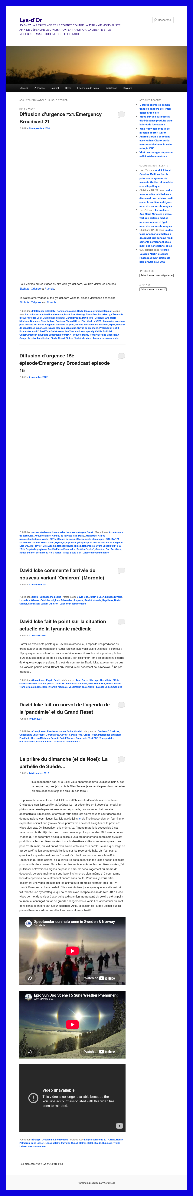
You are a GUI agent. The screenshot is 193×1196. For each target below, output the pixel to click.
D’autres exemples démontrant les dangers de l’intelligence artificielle (155, 108)
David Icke (87, 317)
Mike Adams (49, 545)
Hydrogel (60, 542)
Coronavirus (52, 734)
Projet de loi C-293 (109, 328)
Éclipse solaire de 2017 (96, 1139)
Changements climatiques (90, 539)
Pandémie (24, 738)
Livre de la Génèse (29, 600)
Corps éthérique (90, 680)
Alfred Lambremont (52, 314)
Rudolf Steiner (65, 338)
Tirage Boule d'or (72, 552)
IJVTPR (98, 321)
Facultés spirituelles (76, 683)
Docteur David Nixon (43, 542)
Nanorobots (88, 545)
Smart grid (81, 738)
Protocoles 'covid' (29, 331)
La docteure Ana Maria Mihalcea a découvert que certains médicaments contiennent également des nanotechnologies (156, 198)
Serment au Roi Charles (48, 552)
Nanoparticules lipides (69, 545)
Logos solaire (52, 1143)
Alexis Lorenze (33, 314)
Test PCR (93, 738)
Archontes (91, 535)
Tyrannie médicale (58, 686)
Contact (55, 88)
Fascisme (52, 731)
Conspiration (39, 731)
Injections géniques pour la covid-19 (85, 542)
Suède (97, 1143)
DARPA (115, 539)
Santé (90, 532)
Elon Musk (87, 321)
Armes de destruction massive (48, 532)
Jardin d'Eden (96, 596)
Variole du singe (82, 338)
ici (80, 818)
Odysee (36, 288)
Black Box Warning (74, 314)
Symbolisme (61, 1139)
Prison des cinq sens (72, 600)
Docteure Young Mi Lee (68, 321)
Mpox (112, 324)
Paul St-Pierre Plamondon (61, 549)
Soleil (90, 1143)
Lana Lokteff (37, 1143)
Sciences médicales (50, 596)
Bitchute (24, 288)
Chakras (114, 731)
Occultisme (48, 1139)
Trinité (116, 1143)
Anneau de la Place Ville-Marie (68, 535)
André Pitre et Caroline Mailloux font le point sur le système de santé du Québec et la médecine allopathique (156, 178)
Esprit (49, 680)
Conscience (38, 680)
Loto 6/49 (24, 545)
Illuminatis (108, 321)
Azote (45, 539)
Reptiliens (116, 549)
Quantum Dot (102, 549)
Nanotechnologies (66, 311)
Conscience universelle (32, 734)
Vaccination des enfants (81, 686)
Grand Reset (90, 734)
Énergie (36, 1139)
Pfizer (102, 683)
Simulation (34, 603)
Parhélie (65, 1143)
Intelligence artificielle (44, 311)
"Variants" (103, 731)
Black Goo (91, 314)
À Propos (39, 88)
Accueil (24, 88)
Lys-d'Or (30, 20)
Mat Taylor (35, 545)
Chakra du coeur (66, 539)
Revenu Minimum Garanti (44, 738)
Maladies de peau (65, 324)
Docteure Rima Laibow (42, 321)
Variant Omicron (49, 603)
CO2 (108, 539)
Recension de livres (88, 88)
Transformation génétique (33, 686)
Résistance (111, 88)
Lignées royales (113, 596)
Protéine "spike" (85, 549)
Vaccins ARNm (44, 741)
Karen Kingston (46, 324)
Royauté (127, 88)
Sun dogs (107, 1143)
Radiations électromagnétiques (94, 311)
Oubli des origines (50, 600)
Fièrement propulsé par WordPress (96, 1183)
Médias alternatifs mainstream (91, 324)
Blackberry (104, 314)
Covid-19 (65, 734)
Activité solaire (42, 535)
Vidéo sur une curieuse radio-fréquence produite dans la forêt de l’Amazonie (155, 120)
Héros (68, 88)
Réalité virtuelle (92, 600)
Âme (78, 680)
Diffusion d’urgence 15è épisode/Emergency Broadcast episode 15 (64, 363)
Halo (112, 1139)
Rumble (49, 288)
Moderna (93, 683)
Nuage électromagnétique (62, 328)
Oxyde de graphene (87, 328)
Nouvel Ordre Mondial (70, 731)
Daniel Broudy (73, 317)
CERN (53, 539)
